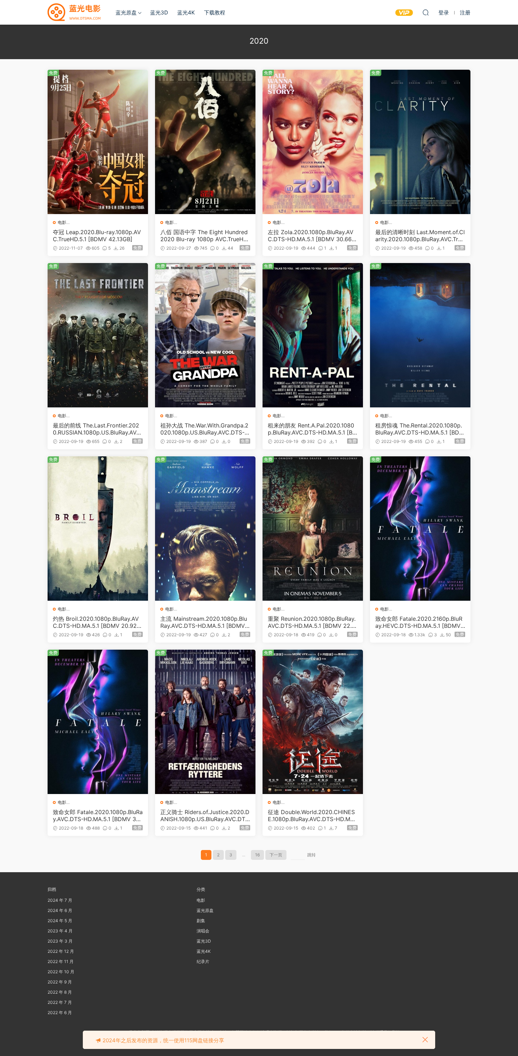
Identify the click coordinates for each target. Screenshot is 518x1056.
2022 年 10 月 (61, 971)
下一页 (276, 854)
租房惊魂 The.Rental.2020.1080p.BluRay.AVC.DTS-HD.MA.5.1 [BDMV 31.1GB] (419, 429)
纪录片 (203, 961)
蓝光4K (186, 12)
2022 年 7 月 (60, 1002)
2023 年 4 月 (60, 930)
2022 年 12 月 (61, 951)
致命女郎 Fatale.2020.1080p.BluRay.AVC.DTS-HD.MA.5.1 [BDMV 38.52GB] (98, 815)
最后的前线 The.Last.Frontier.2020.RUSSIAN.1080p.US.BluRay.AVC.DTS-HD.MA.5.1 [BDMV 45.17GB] (97, 429)
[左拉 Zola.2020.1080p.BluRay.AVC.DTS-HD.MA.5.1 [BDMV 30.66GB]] (313, 142)
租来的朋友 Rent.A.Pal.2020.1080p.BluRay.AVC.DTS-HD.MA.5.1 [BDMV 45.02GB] (312, 429)
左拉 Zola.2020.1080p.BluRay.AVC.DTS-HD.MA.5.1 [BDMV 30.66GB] (312, 236)
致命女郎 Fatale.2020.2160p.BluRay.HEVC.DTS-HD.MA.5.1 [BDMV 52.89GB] (418, 622)
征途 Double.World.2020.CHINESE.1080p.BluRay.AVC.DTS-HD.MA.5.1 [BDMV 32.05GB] (312, 815)
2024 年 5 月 (60, 920)
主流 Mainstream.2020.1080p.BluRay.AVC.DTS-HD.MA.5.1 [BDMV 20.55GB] (205, 622)
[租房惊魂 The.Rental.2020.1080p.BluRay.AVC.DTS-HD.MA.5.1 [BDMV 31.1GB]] (420, 335)
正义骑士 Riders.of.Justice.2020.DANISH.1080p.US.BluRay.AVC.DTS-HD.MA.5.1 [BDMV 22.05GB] (204, 815)
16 (257, 854)
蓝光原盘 (126, 12)
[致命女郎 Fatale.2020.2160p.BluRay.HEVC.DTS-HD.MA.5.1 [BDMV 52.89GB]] (420, 528)
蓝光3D (159, 12)
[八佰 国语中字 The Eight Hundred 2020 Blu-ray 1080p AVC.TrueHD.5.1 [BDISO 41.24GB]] (205, 142)
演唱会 (203, 930)
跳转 (311, 854)
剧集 (201, 920)
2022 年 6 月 (60, 1012)
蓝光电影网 (74, 12)
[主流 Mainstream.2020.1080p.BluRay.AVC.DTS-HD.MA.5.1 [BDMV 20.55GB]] (205, 528)
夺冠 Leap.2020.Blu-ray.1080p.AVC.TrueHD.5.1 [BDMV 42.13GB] (97, 236)
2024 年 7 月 (60, 900)
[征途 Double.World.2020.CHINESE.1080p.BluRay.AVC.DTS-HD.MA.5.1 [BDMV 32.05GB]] (313, 722)
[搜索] (425, 12)
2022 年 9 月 (60, 982)
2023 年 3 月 (60, 941)
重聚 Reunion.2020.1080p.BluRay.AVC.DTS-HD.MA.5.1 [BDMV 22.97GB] (312, 622)
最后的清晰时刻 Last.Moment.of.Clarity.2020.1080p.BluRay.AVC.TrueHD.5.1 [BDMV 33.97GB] (420, 236)
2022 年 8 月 (60, 992)
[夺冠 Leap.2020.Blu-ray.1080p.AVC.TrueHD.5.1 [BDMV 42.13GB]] (98, 142)
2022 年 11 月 (61, 961)
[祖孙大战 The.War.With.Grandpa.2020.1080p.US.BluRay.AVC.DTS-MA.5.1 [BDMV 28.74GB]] (205, 335)
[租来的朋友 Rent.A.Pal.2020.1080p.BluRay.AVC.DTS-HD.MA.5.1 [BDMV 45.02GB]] (313, 335)
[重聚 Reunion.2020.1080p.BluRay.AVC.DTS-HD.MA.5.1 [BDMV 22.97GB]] (313, 528)
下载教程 (214, 12)
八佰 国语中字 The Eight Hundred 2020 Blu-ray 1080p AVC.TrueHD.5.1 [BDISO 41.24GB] (204, 236)
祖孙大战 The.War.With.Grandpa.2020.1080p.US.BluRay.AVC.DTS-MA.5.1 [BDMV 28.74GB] (204, 429)
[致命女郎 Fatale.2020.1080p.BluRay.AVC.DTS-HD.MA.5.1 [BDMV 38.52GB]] (98, 722)
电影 (62, 222)
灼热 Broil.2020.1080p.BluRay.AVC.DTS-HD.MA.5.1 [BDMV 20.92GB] (97, 622)
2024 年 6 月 (60, 910)
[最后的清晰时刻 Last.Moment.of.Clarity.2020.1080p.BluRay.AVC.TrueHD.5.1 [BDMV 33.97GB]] (420, 142)
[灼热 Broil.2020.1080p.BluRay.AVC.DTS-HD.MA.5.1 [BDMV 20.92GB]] (98, 528)
